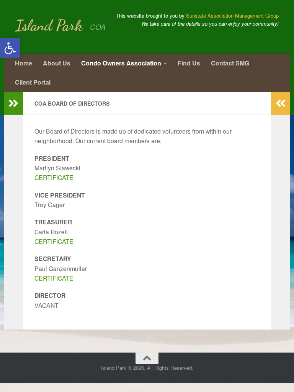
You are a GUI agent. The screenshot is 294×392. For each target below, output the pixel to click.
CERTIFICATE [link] (54, 177)
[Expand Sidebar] (13, 103)
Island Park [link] (48, 25)
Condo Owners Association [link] (121, 63)
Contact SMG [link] (230, 63)
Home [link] (23, 63)
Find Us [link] (189, 63)
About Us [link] (56, 63)
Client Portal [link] (33, 82)
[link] (10, 48)
